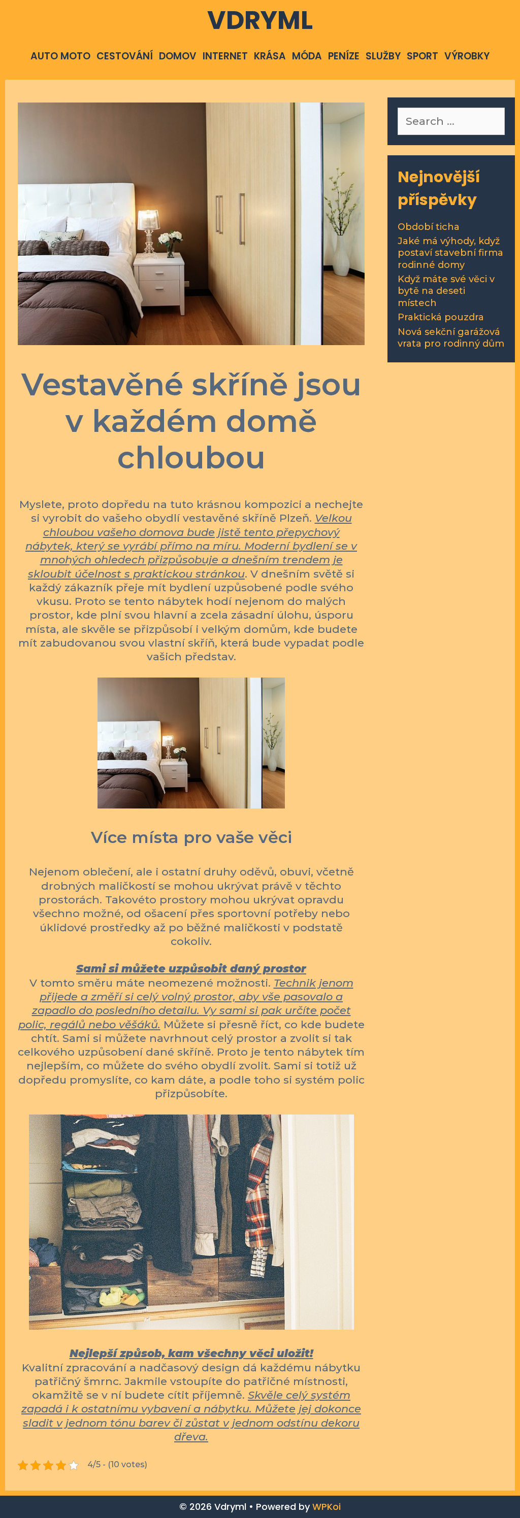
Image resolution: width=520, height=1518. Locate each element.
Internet (225, 56)
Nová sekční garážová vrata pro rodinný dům (451, 337)
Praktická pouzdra (441, 317)
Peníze (344, 56)
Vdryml (260, 20)
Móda (307, 56)
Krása (270, 56)
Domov (178, 56)
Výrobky (467, 56)
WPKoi (326, 1506)
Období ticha (429, 226)
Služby (383, 56)
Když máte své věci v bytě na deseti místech (446, 291)
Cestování (124, 56)
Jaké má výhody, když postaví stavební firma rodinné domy (450, 253)
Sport (422, 56)
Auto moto (60, 56)
